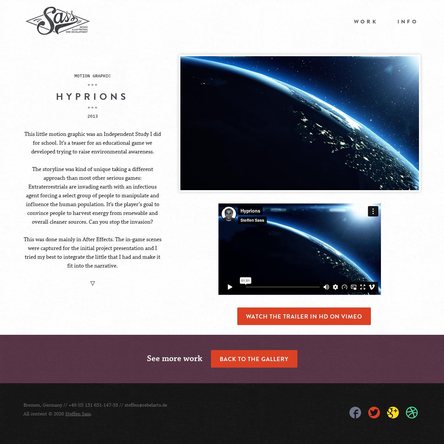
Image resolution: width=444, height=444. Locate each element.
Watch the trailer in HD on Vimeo (304, 316)
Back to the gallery (254, 359)
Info (408, 22)
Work (366, 22)
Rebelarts (57, 21)
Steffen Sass (78, 414)
